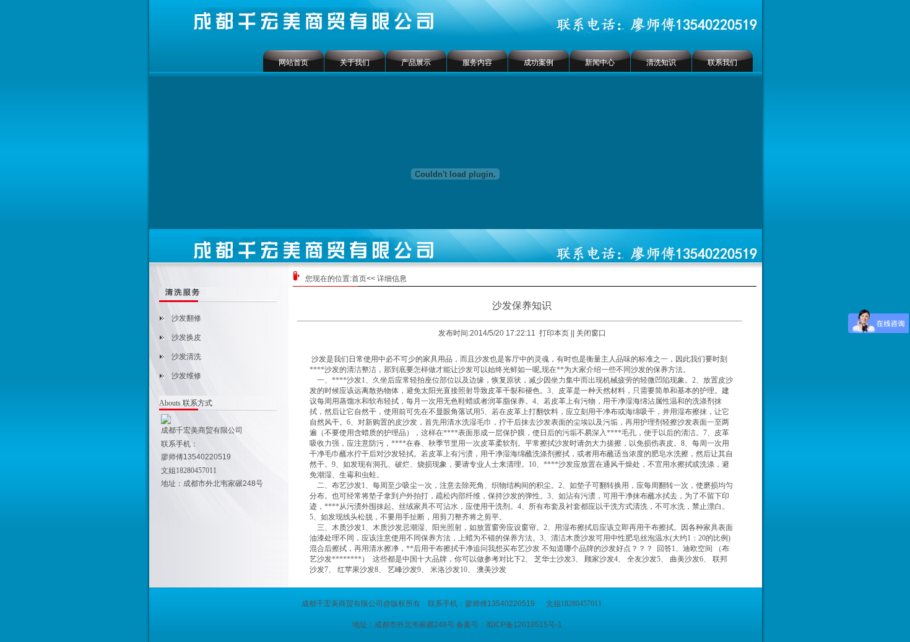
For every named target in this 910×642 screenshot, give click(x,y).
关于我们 (355, 62)
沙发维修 (186, 375)
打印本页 (554, 333)
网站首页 (293, 62)
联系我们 (722, 62)
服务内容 (477, 62)
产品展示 (416, 62)
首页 (359, 278)
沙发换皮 (186, 337)
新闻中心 (600, 62)
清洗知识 (661, 62)
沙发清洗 (186, 356)
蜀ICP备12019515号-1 (524, 624)
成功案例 (538, 62)
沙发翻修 (186, 318)
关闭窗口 (591, 333)
